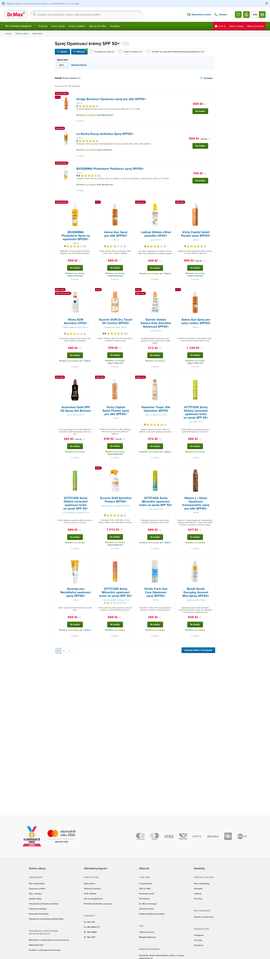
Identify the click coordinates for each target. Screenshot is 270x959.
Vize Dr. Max (145, 888)
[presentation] (66, 103)
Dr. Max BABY (90, 932)
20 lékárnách (117, 454)
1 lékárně (167, 273)
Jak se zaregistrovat (93, 898)
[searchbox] (86, 14)
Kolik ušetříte (90, 893)
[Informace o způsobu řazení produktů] (80, 78)
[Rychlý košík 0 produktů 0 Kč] (262, 14)
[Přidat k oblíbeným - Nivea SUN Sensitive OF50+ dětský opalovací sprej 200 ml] (91, 290)
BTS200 (34, 3)
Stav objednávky (36, 883)
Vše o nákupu (35, 893)
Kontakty (198, 888)
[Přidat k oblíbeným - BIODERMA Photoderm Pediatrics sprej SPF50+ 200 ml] (211, 163)
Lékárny (197, 893)
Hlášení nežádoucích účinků (152, 914)
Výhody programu (92, 888)
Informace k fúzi (146, 908)
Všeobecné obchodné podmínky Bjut (46, 919)
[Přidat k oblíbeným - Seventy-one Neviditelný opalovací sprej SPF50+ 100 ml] (91, 559)
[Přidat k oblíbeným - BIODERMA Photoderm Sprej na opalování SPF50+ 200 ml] (91, 202)
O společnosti (145, 883)
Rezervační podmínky (39, 914)
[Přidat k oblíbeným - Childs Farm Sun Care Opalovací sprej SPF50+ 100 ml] (172, 559)
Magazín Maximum (147, 937)
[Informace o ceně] (205, 104)
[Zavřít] (266, 3)
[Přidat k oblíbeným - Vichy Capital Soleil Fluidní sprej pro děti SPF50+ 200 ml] (131, 377)
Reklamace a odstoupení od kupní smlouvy (49, 940)
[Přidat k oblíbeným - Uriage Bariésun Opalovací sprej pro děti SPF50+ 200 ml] (211, 94)
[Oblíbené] (238, 14)
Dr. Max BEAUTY (92, 927)
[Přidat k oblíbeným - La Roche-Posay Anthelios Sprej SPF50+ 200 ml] (211, 129)
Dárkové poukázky (37, 908)
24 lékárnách (77, 276)
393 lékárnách (107, 185)
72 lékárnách (117, 363)
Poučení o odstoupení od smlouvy (44, 950)
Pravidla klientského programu (98, 903)
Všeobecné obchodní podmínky (43, 903)
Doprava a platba (37, 888)
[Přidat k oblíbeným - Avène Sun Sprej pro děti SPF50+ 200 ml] (131, 202)
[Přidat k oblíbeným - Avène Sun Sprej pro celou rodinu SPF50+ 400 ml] (211, 290)
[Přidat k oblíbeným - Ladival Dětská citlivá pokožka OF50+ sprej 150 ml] (172, 202)
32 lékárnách (106, 150)
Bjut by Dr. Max (97, 26)
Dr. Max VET (89, 937)
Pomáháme (144, 898)
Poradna (115, 26)
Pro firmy (198, 898)
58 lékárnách (117, 276)
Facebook (198, 945)
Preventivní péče (146, 893)
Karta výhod (58, 26)
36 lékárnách (117, 545)
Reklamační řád (36, 945)
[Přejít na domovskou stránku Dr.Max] (16, 14)
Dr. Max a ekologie (148, 903)
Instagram (198, 935)
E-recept (42, 26)
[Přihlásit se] (246, 14)
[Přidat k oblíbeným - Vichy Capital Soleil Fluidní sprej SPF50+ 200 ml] (211, 202)
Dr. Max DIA (89, 922)
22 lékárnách (197, 276)
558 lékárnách (107, 115)
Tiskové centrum (146, 932)
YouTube (198, 940)
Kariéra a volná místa (203, 917)
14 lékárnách (197, 363)
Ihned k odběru (77, 26)
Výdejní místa (35, 898)
